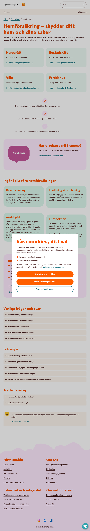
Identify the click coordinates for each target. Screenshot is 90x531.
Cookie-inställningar (45, 289)
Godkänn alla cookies (45, 274)
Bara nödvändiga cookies (45, 281)
